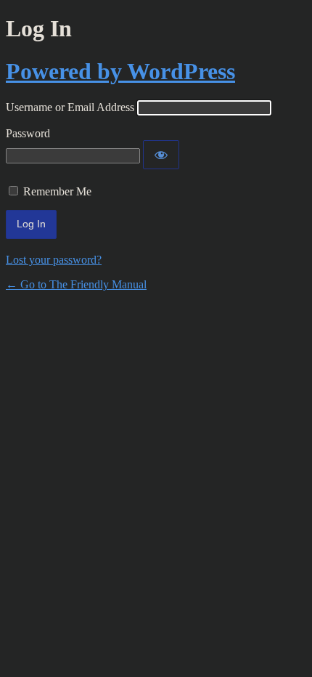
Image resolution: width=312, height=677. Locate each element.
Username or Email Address (70, 107)
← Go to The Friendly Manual (76, 284)
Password (28, 133)
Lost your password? (54, 260)
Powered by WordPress (120, 71)
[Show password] (161, 154)
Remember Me (57, 191)
